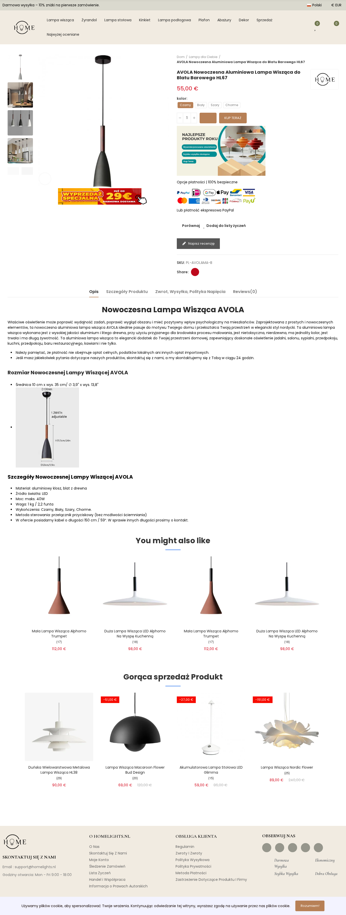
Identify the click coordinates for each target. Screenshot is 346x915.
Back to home (328, 59)
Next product (334, 59)
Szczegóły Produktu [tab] (127, 292)
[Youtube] (305, 847)
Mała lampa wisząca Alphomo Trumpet (59, 634)
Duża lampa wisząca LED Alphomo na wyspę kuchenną (135, 634)
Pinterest (195, 272)
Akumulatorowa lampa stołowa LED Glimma (211, 770)
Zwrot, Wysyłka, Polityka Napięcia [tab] (190, 292)
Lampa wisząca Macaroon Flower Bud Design (135, 770)
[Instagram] (279, 847)
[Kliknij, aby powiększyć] (45, 178)
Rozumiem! (310, 905)
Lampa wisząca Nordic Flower (287, 767)
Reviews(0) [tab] (245, 292)
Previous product (322, 59)
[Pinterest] (292, 847)
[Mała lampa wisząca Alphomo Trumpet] (59, 590)
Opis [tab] (94, 292)
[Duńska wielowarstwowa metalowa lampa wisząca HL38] (59, 727)
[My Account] (304, 27)
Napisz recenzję (201, 243)
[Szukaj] (291, 27)
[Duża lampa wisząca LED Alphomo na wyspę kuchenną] (135, 590)
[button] (13, 171)
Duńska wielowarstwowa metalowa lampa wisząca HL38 (59, 770)
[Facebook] (266, 847)
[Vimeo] (318, 847)
